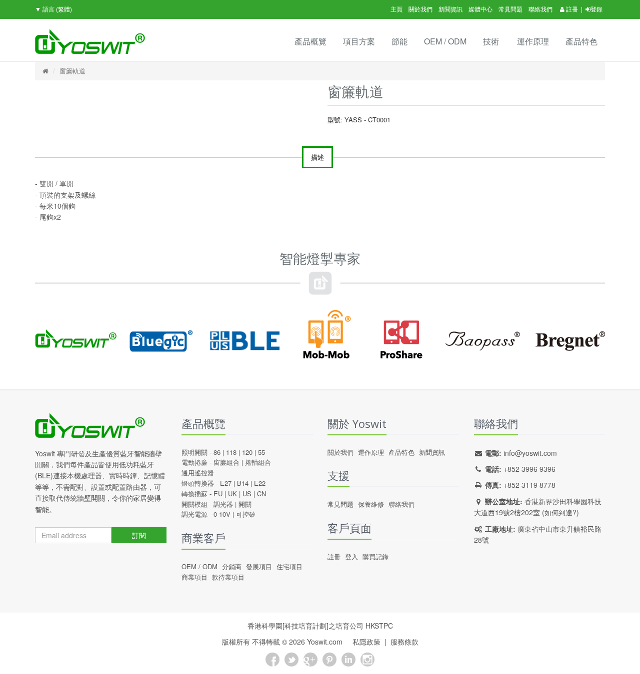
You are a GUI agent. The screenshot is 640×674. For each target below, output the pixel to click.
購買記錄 (375, 556)
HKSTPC (379, 626)
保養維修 (371, 504)
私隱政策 (366, 642)
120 (247, 452)
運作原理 (533, 41)
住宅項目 (289, 566)
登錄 (596, 8)
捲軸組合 (258, 462)
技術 (491, 41)
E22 (260, 483)
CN (261, 493)
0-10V (222, 514)
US (247, 493)
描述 (317, 157)
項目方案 (359, 41)
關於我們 (420, 8)
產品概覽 (310, 41)
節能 (400, 41)
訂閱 (139, 535)
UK (232, 493)
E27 (226, 483)
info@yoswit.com (530, 453)
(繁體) (53, 8)
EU (218, 493)
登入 (351, 556)
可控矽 (246, 514)
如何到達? (560, 512)
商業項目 (195, 577)
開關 (245, 504)
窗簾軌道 (73, 70)
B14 (242, 483)
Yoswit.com (324, 642)
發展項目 (259, 566)
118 (231, 452)
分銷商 (232, 566)
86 (217, 452)
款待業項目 (228, 577)
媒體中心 (480, 8)
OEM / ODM (445, 41)
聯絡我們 (540, 8)
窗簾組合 (227, 462)
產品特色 (582, 41)
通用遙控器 (198, 472)
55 (261, 452)
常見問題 (510, 8)
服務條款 (404, 642)
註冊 (571, 8)
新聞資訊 (450, 8)
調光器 (223, 504)
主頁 (396, 8)
